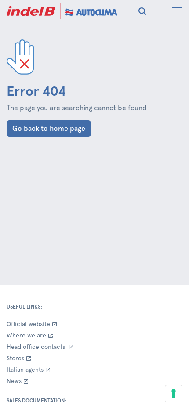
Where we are (26, 335)
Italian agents (25, 369)
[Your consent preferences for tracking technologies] (173, 393)
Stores (15, 358)
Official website (28, 323)
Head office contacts (37, 346)
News (14, 380)
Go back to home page (48, 128)
